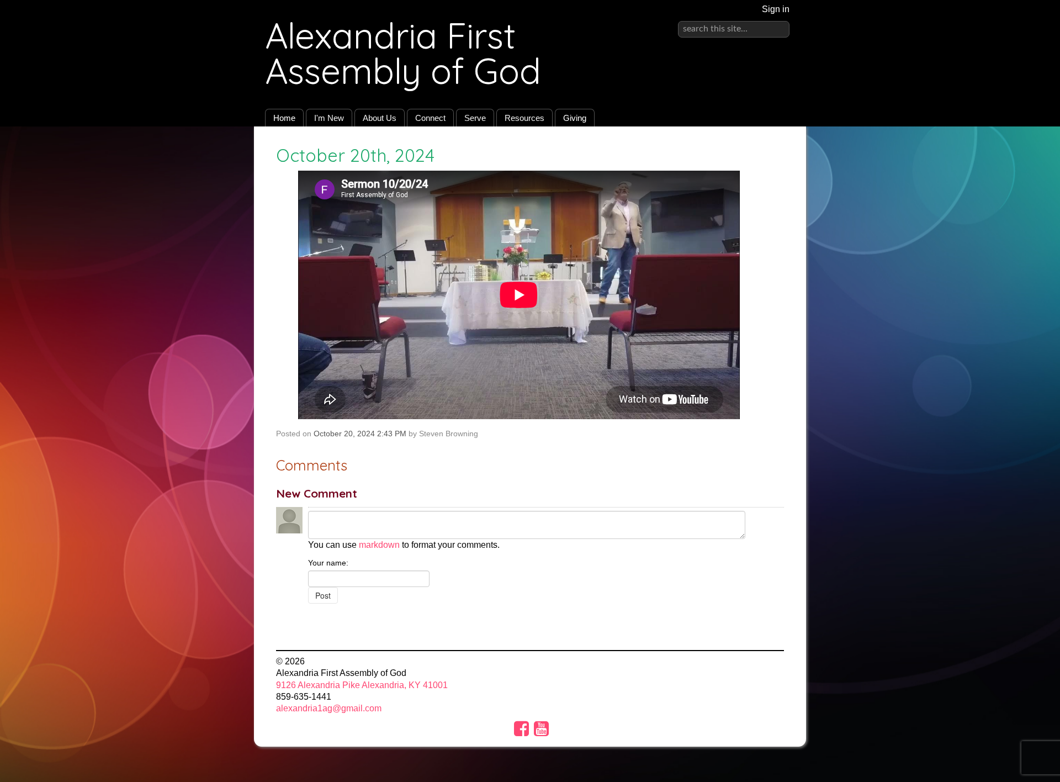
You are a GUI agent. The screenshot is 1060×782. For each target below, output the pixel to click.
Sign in (775, 9)
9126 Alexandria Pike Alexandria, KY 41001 (362, 685)
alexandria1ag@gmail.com (328, 708)
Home (284, 118)
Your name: (328, 562)
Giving (574, 118)
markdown (379, 544)
